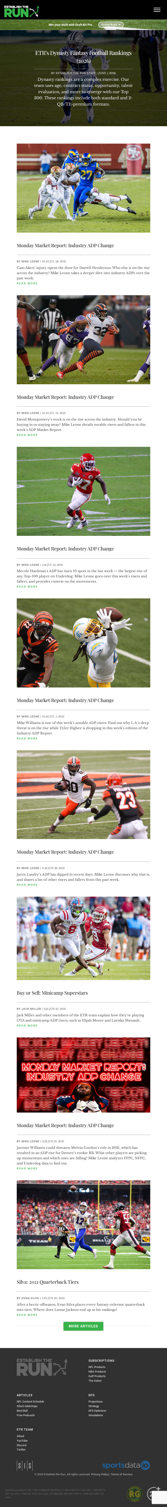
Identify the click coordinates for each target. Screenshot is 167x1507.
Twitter (21, 1449)
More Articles (83, 1326)
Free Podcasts (26, 1415)
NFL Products (97, 1367)
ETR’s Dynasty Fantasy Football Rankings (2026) (83, 56)
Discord (21, 1445)
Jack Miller (31, 1008)
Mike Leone (30, 261)
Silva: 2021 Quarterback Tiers (48, 1281)
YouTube (22, 1440)
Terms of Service (121, 1474)
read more (27, 283)
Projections (96, 1401)
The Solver (95, 1380)
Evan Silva (30, 1298)
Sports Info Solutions (25, 1466)
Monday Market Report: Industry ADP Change (65, 245)
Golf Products (97, 1376)
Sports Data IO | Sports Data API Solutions (126, 1465)
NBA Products (97, 1371)
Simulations (96, 1415)
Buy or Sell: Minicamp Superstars (52, 992)
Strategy (94, 1406)
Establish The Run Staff (76, 73)
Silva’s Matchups (27, 1406)
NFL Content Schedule (30, 1401)
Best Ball (22, 1410)
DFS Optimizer (97, 1410)
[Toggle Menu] (157, 10)
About (20, 1436)
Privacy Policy (100, 1474)
